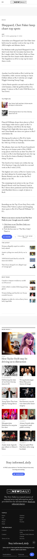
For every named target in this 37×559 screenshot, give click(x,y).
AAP (3, 34)
